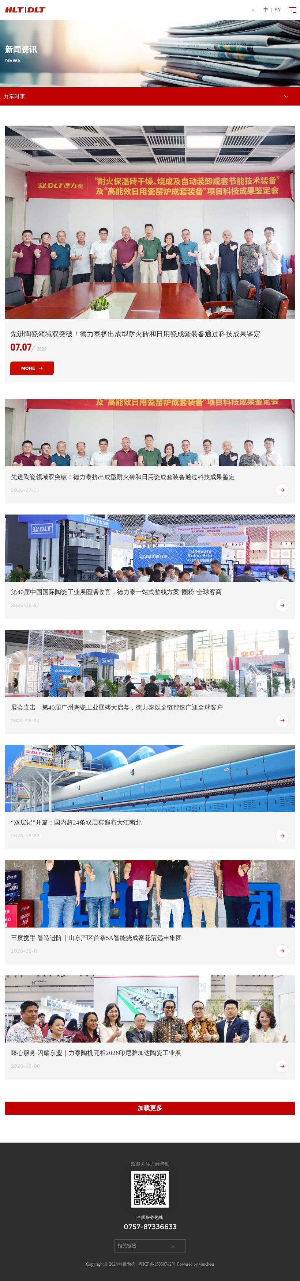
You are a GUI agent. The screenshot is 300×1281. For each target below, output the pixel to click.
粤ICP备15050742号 (157, 1264)
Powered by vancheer (195, 1264)
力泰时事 (14, 96)
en (277, 9)
